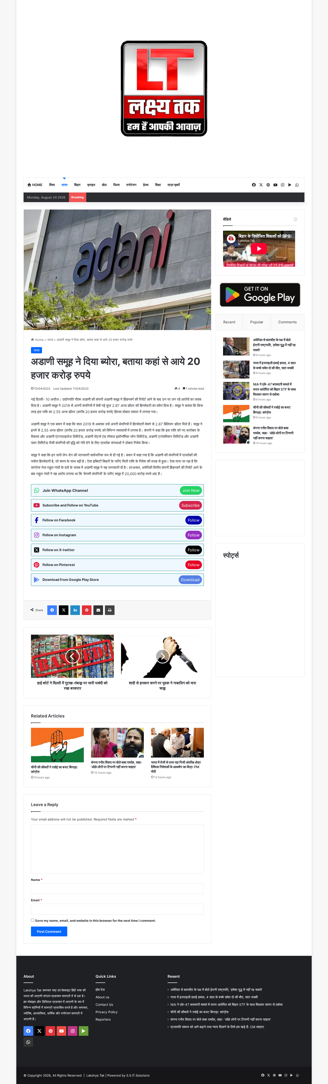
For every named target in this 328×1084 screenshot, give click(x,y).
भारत (64, 185)
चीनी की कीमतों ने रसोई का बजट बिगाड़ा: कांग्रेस (199, 1012)
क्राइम (91, 185)
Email (36, 900)
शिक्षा (158, 185)
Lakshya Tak (95, 1075)
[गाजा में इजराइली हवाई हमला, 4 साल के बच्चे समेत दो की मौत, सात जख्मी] (236, 370)
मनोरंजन (131, 185)
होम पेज (100, 990)
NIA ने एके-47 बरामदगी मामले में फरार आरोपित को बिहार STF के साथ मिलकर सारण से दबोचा (274, 389)
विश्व (52, 185)
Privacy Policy (107, 1012)
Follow (194, 520)
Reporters (103, 1019)
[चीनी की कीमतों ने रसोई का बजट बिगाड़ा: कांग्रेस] (57, 745)
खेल (104, 185)
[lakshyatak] (164, 89)
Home (37, 185)
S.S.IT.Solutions (138, 1075)
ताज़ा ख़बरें (174, 185)
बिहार (77, 185)
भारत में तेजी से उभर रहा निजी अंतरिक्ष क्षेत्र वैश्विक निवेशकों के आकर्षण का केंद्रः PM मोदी (176, 766)
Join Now (191, 490)
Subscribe (191, 505)
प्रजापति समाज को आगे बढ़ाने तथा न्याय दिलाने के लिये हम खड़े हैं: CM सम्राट (217, 1027)
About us (102, 997)
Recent (229, 322)
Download (190, 579)
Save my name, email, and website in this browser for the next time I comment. (95, 920)
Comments (287, 322)
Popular (256, 322)
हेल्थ (145, 185)
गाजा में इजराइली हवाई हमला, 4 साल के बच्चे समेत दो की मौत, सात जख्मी (214, 997)
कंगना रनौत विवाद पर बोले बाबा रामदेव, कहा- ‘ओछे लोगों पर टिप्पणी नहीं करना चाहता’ (273, 433)
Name (37, 880)
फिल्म (116, 185)
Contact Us (104, 1004)
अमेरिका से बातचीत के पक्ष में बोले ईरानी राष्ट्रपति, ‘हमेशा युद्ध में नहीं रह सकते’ (274, 345)
